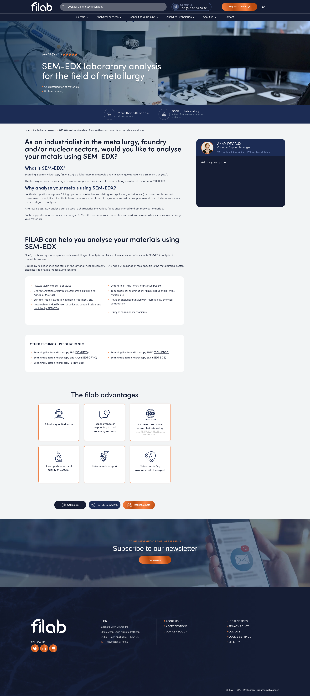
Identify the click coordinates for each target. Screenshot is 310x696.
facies (68, 285)
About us (172, 621)
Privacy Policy (238, 626)
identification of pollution (64, 304)
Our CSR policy (176, 631)
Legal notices (238, 621)
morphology (154, 299)
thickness (84, 290)
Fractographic (42, 285)
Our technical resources (45, 129)
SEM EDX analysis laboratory (73, 129)
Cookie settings (239, 636)
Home (28, 129)
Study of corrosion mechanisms (129, 312)
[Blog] (35, 648)
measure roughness (156, 290)
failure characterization (119, 255)
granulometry (138, 299)
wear (171, 290)
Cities (232, 642)
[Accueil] (41, 6)
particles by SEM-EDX (46, 308)
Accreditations (176, 626)
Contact (234, 631)
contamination (88, 304)
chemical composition (149, 285)
